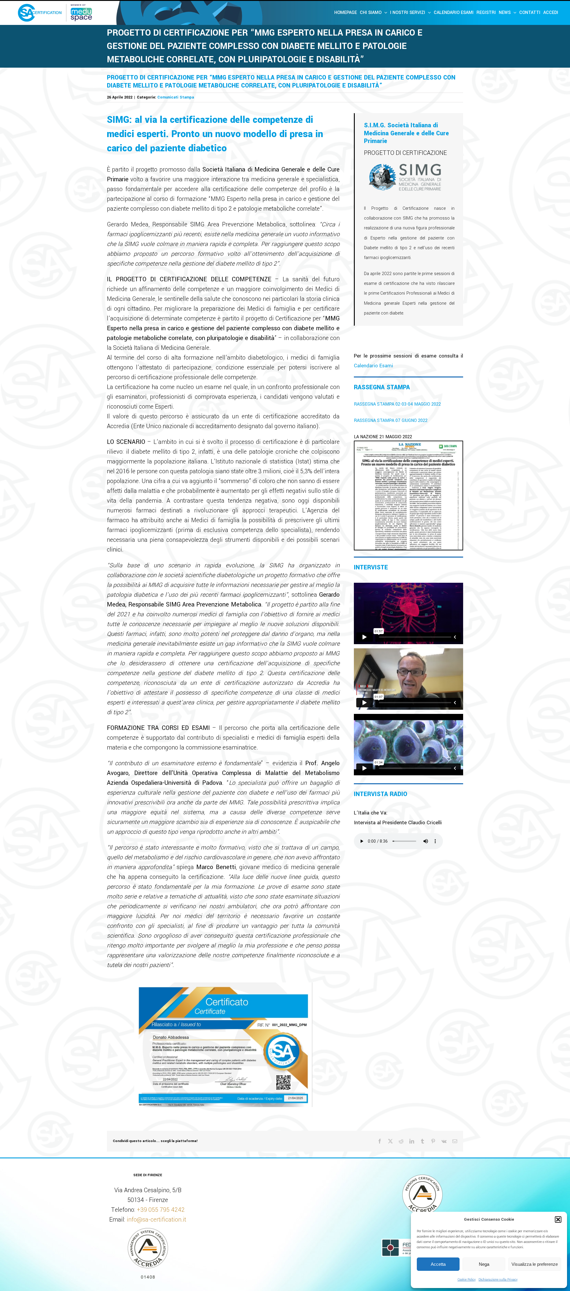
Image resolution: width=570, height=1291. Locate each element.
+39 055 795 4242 (161, 1210)
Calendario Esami (373, 365)
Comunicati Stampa (175, 97)
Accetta (438, 1264)
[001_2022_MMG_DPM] (223, 985)
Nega (484, 1264)
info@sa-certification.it (156, 1219)
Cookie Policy (466, 1279)
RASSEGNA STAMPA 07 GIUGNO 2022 (391, 420)
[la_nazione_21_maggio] (408, 444)
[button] (558, 1219)
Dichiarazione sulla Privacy (498, 1279)
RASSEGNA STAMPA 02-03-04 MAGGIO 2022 (397, 404)
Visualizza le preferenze (535, 1264)
